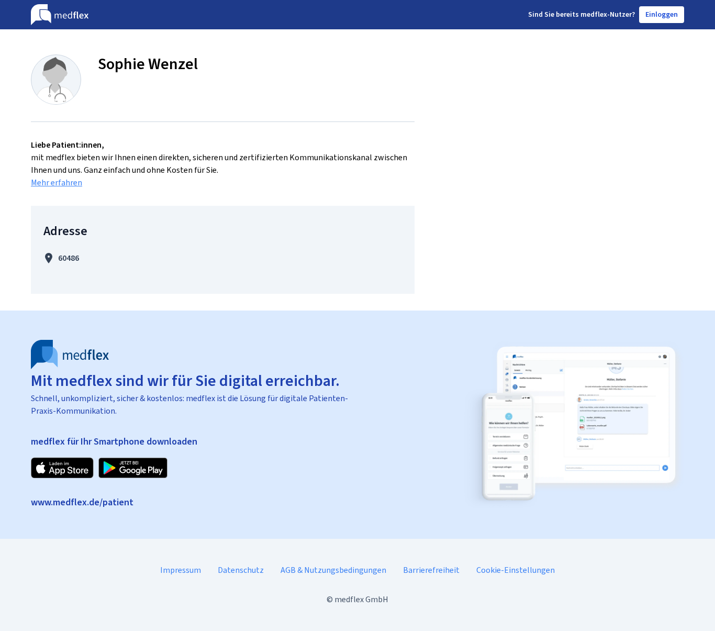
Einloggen (661, 14)
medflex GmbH (361, 599)
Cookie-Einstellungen (515, 569)
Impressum (180, 569)
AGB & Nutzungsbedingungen (333, 569)
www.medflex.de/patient (82, 502)
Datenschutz (241, 569)
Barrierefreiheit (431, 569)
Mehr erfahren (56, 182)
